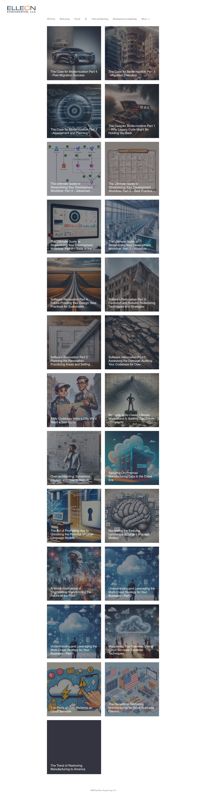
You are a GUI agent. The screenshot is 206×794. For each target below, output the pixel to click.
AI (86, 19)
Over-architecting (100, 19)
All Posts (51, 19)
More (144, 19)
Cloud (77, 19)
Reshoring (65, 19)
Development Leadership (125, 19)
